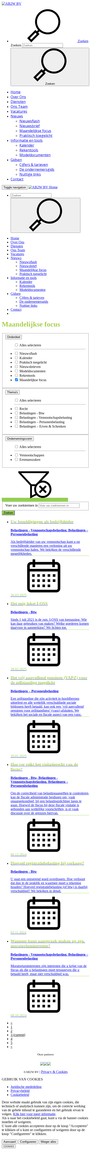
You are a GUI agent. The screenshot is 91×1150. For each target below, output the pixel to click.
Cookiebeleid (20, 1095)
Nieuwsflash (29, 121)
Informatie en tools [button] (27, 140)
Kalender (26, 145)
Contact (17, 179)
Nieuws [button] (17, 116)
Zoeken (16, 45)
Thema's (12, 392)
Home (16, 92)
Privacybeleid (20, 1091)
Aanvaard (10, 1141)
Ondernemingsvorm (19, 438)
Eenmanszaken (29, 459)
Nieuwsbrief (29, 125)
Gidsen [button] (16, 159)
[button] (49, 41)
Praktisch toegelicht (35, 135)
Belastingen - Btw (32, 413)
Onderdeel (13, 337)
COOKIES (9, 1146)
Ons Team (19, 106)
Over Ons (18, 96)
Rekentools (28, 150)
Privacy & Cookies (54, 1072)
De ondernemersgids (36, 169)
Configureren (28, 1141)
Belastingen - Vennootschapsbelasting (45, 417)
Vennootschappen (31, 455)
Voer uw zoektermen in (21, 505)
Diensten (18, 101)
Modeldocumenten (35, 154)
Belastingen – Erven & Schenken (42, 426)
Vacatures (19, 111)
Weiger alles (48, 1141)
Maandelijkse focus (35, 130)
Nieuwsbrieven (30, 367)
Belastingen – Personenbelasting (41, 422)
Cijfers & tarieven (33, 164)
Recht (23, 409)
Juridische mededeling (26, 1087)
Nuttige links (30, 174)
